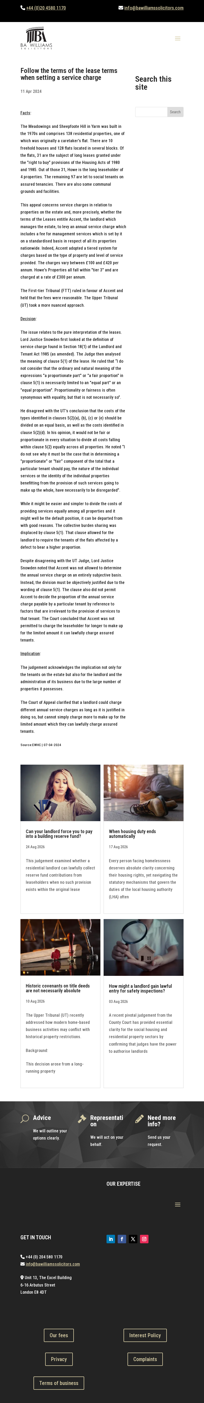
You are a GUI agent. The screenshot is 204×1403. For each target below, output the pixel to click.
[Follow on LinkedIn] (111, 1239)
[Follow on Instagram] (144, 1239)
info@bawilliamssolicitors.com (154, 8)
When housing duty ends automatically (132, 834)
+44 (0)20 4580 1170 (46, 8)
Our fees (59, 1335)
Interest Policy (145, 1335)
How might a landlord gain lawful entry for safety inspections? (140, 988)
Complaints (145, 1359)
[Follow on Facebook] (122, 1239)
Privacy (59, 1359)
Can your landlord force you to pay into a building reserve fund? (59, 834)
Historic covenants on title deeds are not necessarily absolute (58, 988)
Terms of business (58, 1383)
